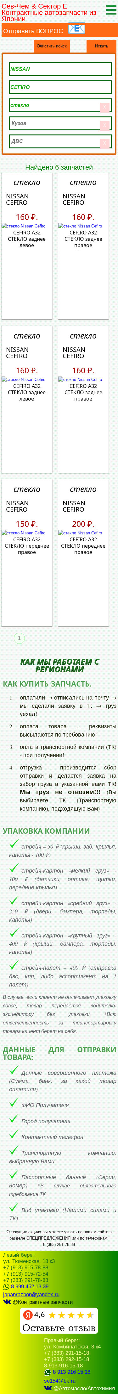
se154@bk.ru (60, 1381)
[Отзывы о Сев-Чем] (59, 1332)
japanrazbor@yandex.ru (31, 1294)
